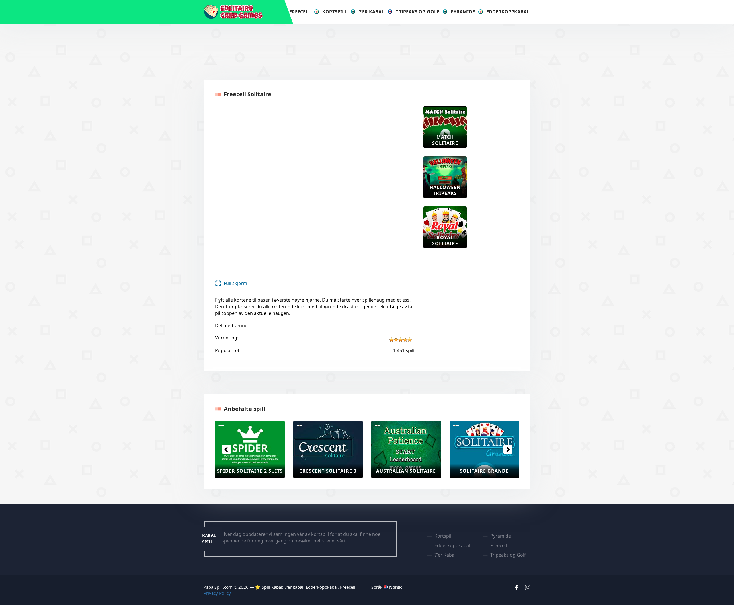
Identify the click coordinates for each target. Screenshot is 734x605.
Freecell (300, 12)
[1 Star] (391, 339)
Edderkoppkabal (507, 12)
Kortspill (334, 12)
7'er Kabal (445, 555)
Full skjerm (235, 283)
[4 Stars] (405, 339)
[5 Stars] (409, 339)
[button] (226, 449)
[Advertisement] (367, 51)
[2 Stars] (396, 339)
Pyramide (463, 12)
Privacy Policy (217, 593)
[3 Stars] (400, 339)
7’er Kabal (371, 12)
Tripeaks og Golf (417, 12)
